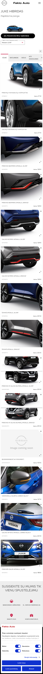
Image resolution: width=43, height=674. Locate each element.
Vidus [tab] (23, 58)
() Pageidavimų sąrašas (16, 36)
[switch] (38, 646)
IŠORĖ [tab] (4, 58)
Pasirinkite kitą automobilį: (10, 40)
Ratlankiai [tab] (14, 58)
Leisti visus (22, 663)
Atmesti (31, 669)
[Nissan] (4, 3)
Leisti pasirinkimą (12, 669)
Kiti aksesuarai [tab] (33, 57)
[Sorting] (40, 51)
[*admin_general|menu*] (40, 3)
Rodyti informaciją (30, 657)
